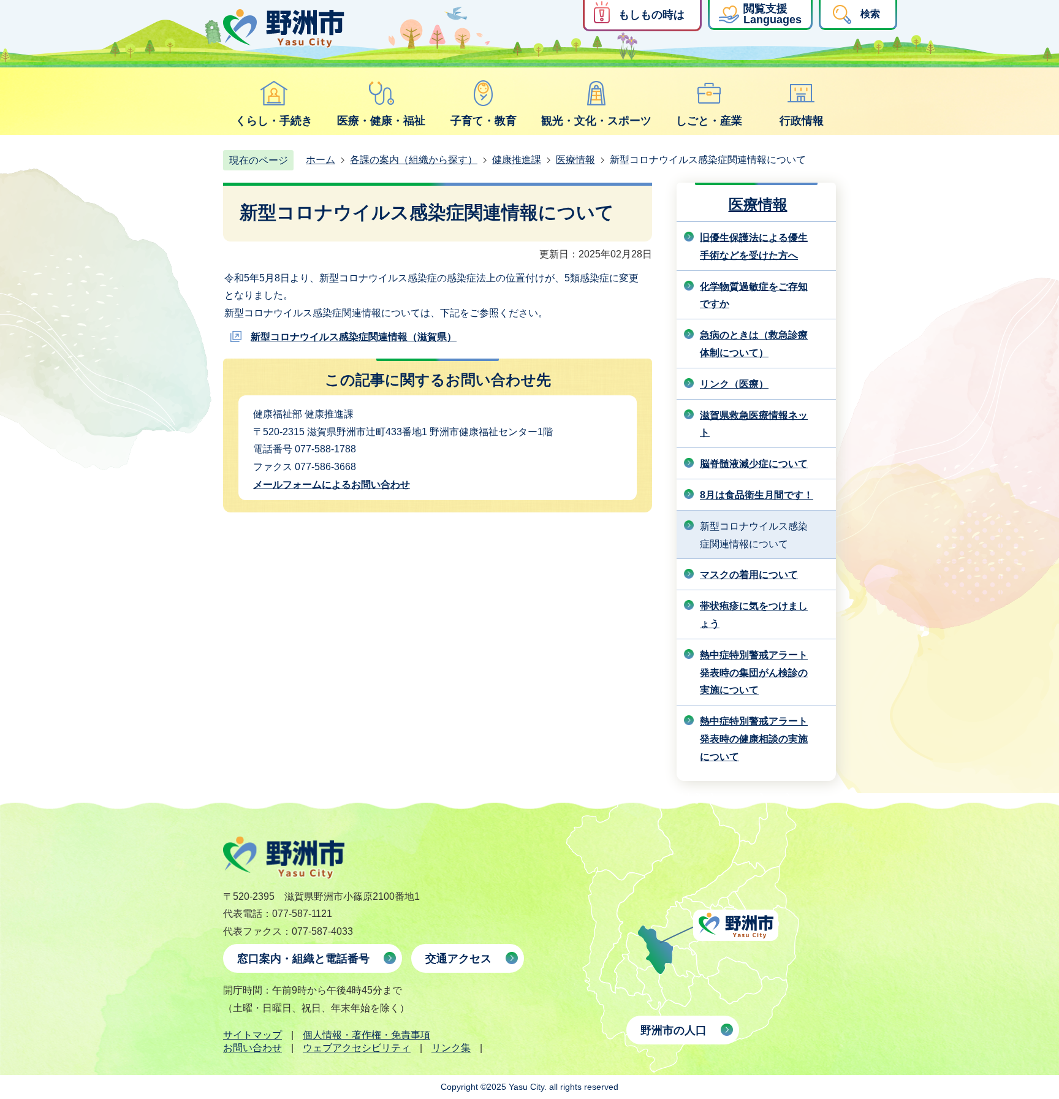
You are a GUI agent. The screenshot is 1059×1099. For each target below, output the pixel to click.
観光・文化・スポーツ (596, 121)
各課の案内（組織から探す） (413, 159)
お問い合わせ (252, 1048)
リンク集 (451, 1048)
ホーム (320, 159)
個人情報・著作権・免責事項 (366, 1035)
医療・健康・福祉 (381, 121)
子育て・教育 (483, 121)
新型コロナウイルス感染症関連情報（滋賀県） (354, 337)
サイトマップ (252, 1035)
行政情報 (802, 121)
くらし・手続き (274, 121)
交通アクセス (458, 959)
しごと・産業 (709, 121)
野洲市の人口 (673, 1030)
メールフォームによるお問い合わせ (331, 484)
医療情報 (575, 159)
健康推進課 (516, 159)
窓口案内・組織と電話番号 (303, 959)
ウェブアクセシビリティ (357, 1048)
